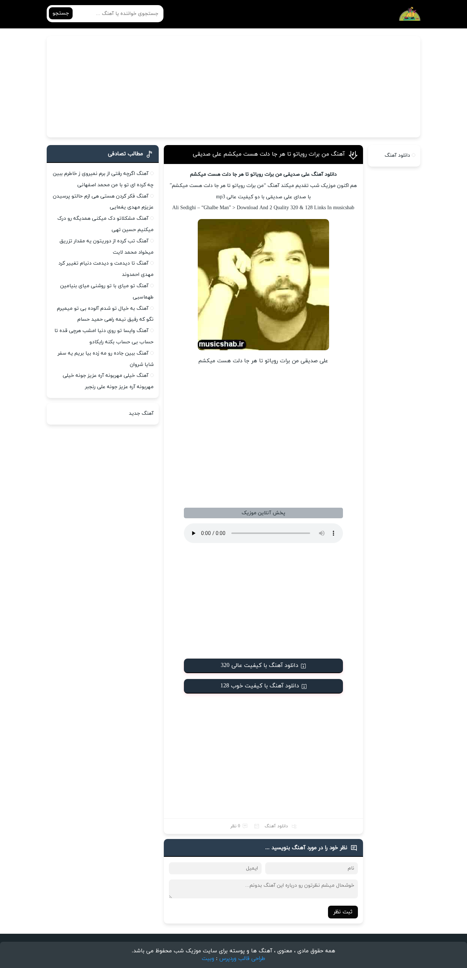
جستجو (61, 13)
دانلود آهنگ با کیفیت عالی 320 (259, 665)
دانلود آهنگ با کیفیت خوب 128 (259, 686)
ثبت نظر (342, 912)
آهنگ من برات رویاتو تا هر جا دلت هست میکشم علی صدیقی (269, 154)
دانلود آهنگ (276, 826)
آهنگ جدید (141, 413)
